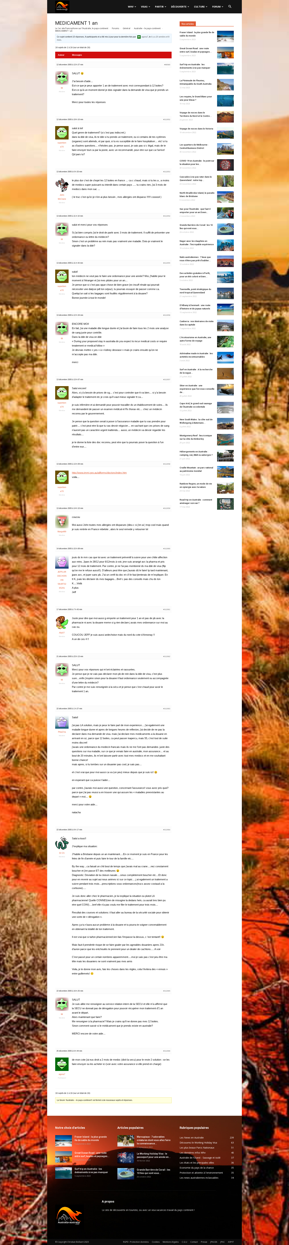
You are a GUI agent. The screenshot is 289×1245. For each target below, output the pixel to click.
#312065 (166, 991)
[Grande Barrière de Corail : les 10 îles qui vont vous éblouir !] (225, 229)
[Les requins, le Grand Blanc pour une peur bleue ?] (225, 101)
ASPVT (231, 1241)
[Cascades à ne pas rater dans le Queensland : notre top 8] (225, 181)
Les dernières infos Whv (193, 1152)
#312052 (166, 119)
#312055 (166, 263)
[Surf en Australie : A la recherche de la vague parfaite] (225, 373)
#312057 (166, 379)
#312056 (166, 315)
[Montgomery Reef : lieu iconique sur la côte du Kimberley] (225, 439)
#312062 (166, 656)
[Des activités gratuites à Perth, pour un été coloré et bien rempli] (225, 277)
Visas (144, 6)
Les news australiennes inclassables (199, 1177)
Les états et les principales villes (197, 1162)
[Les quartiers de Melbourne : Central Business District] (225, 149)
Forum (216, 6)
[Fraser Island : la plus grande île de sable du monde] (225, 36)
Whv (130, 6)
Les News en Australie (192, 1137)
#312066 (166, 1051)
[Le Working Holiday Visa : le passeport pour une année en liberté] (125, 1158)
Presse (204, 1241)
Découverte (178, 6)
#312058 (166, 464)
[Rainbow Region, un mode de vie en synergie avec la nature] (225, 488)
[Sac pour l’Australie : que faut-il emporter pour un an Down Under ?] (225, 213)
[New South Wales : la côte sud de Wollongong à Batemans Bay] (225, 423)
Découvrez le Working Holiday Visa (198, 1142)
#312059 (166, 508)
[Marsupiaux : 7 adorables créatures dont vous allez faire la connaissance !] (125, 1141)
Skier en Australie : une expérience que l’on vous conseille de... (197, 388)
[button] (230, 7)
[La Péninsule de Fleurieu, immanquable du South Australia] (225, 84)
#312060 (166, 549)
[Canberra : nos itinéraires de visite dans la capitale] (225, 325)
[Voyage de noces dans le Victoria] (225, 133)
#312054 (166, 216)
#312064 (166, 830)
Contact (194, 1241)
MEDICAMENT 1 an (76, 23)
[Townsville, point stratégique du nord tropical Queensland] (225, 293)
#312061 (166, 609)
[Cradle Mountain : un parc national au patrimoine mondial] (225, 472)
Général (126, 28)
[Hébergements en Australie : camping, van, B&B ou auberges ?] (225, 456)
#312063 (166, 709)
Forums (115, 28)
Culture (199, 6)
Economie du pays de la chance (197, 1167)
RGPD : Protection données (136, 1241)
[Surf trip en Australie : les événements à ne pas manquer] (225, 68)
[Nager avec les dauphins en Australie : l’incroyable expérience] (225, 245)
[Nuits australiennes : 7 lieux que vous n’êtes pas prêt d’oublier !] (225, 261)
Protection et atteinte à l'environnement (201, 1172)
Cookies (156, 1241)
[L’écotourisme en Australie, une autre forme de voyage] (225, 341)
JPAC (222, 1241)
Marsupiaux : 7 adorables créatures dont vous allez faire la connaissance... (153, 1140)
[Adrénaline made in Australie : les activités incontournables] (225, 357)
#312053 (166, 172)
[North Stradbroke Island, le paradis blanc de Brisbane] (225, 197)
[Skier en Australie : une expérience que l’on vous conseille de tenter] (225, 389)
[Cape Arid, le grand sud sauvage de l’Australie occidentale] (225, 407)
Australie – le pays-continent (147, 28)
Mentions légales (171, 1241)
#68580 (167, 65)
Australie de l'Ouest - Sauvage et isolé (200, 1157)
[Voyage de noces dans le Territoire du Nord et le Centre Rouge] (225, 117)
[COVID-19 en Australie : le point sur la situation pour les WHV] (225, 165)
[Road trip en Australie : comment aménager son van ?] (225, 504)
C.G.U (184, 1241)
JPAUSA (213, 1241)
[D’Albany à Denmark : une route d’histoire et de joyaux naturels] (225, 309)
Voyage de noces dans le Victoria (196, 128)
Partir (159, 6)
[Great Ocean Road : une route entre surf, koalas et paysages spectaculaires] (225, 52)
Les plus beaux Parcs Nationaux (197, 1147)
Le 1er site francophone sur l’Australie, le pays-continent (81, 28)
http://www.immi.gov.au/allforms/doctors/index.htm (99, 472)
